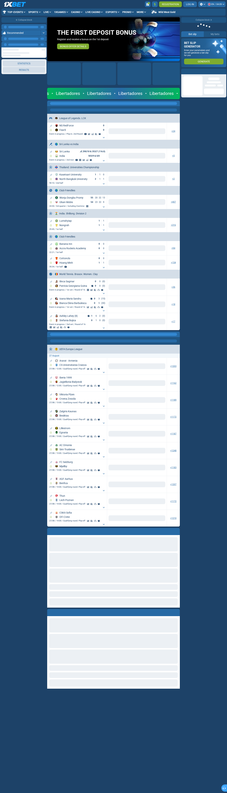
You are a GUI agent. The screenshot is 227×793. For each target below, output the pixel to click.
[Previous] (35, 44)
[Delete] (176, 612)
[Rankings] (98, 290)
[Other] (139, 103)
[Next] (43, 44)
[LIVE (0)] (51, 103)
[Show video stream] (85, 134)
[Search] (177, 103)
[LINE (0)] (51, 334)
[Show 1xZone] (80, 160)
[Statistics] (89, 134)
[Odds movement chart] (92, 134)
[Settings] (202, 4)
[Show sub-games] (103, 137)
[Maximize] (43, 27)
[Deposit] (155, 4)
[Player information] (102, 290)
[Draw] (96, 134)
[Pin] (51, 126)
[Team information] (99, 134)
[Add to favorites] (51, 130)
